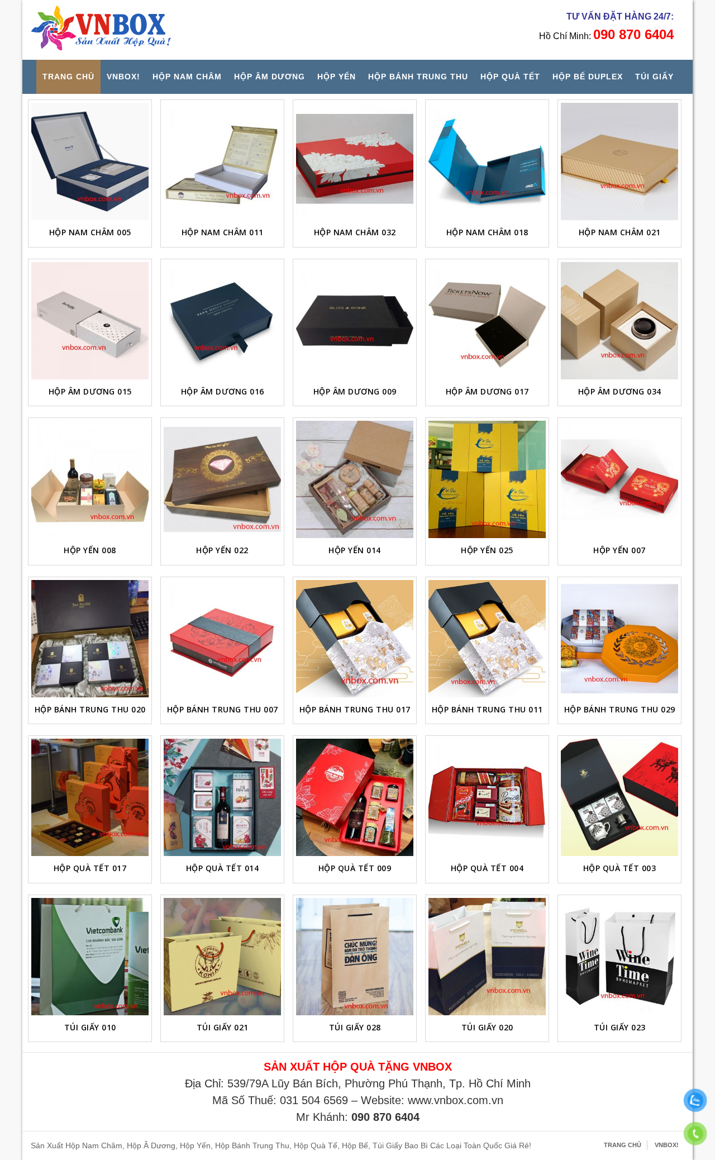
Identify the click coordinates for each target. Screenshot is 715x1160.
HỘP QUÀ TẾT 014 (222, 868)
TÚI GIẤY (654, 76)
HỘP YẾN (336, 76)
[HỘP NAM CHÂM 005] (90, 161)
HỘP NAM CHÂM (187, 76)
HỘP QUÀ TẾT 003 (619, 868)
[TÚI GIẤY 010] (90, 956)
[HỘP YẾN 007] (619, 479)
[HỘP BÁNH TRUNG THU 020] (90, 638)
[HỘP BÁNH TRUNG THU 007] (222, 638)
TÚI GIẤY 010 (90, 1027)
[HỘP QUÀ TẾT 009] (354, 797)
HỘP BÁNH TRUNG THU (418, 76)
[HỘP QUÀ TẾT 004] (487, 797)
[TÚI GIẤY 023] (619, 956)
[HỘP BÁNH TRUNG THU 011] (487, 638)
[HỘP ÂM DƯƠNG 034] (619, 320)
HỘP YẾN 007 (619, 550)
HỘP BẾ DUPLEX (587, 76)
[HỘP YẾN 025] (487, 479)
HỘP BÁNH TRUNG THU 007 (222, 709)
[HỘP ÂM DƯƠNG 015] (90, 320)
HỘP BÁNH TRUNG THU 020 (90, 709)
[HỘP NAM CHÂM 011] (222, 161)
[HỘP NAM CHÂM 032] (354, 161)
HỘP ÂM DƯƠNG (269, 76)
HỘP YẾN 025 (487, 550)
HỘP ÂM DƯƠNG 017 (487, 391)
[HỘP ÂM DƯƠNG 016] (222, 320)
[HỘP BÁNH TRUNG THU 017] (354, 638)
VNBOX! (123, 76)
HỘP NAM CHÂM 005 (90, 232)
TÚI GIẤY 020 (487, 1027)
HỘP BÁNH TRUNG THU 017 (355, 709)
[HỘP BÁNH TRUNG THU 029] (619, 638)
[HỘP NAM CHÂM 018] (487, 161)
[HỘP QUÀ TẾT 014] (222, 797)
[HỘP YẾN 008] (90, 479)
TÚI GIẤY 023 (620, 1027)
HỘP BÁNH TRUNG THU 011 (487, 709)
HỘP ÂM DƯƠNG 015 (90, 391)
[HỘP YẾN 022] (222, 479)
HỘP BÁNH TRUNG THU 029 (619, 709)
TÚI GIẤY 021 (223, 1027)
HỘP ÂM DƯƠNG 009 (355, 391)
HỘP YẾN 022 (222, 550)
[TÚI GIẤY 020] (487, 956)
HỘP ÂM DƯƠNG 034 (619, 391)
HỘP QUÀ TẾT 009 (355, 868)
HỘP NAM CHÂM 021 (620, 232)
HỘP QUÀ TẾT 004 (487, 868)
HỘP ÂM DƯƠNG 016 (222, 391)
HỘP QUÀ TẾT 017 (90, 868)
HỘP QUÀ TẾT (510, 76)
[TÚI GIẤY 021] (222, 956)
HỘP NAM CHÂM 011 (223, 232)
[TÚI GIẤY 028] (354, 956)
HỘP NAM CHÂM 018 (487, 232)
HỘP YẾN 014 (354, 550)
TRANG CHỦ (68, 76)
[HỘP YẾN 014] (354, 479)
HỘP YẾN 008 (90, 550)
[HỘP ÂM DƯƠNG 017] (487, 320)
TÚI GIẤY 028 (355, 1027)
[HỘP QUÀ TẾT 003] (619, 797)
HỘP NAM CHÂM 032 (355, 232)
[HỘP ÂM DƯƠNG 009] (354, 320)
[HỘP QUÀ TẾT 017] (90, 797)
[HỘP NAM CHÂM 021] (619, 161)
